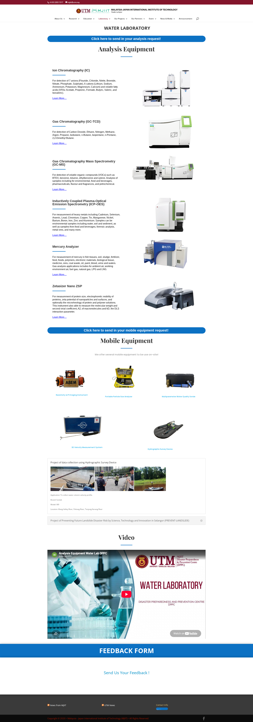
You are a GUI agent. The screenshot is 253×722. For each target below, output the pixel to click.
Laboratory (103, 19)
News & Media (166, 19)
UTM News (109, 705)
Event (151, 19)
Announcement (185, 19)
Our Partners (136, 19)
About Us (58, 19)
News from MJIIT (58, 705)
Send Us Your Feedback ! (126, 672)
